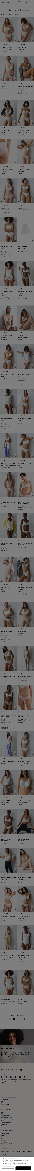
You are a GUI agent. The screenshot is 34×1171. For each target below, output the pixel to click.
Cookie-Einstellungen (8, 1168)
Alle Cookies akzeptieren (23, 1168)
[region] (17, 1164)
